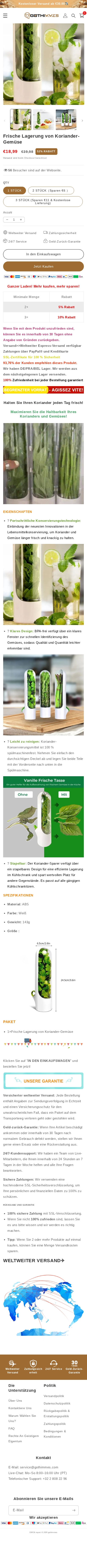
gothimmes (52, 1532)
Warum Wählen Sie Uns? (22, 1418)
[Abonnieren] (73, 1510)
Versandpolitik (54, 1396)
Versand (7, 158)
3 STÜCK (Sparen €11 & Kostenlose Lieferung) (43, 201)
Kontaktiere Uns (20, 1408)
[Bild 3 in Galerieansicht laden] (66, 119)
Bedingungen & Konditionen (55, 1434)
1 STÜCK (15, 190)
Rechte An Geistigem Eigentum (23, 1438)
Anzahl (7, 212)
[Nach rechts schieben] (82, 120)
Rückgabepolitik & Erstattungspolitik (57, 1413)
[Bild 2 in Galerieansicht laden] (43, 119)
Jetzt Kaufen (43, 266)
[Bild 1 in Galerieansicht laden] (20, 119)
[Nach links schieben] (4, 120)
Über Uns (15, 1400)
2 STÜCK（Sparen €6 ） (51, 190)
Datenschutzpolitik (57, 1403)
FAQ (11, 1428)
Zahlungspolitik (55, 1423)
